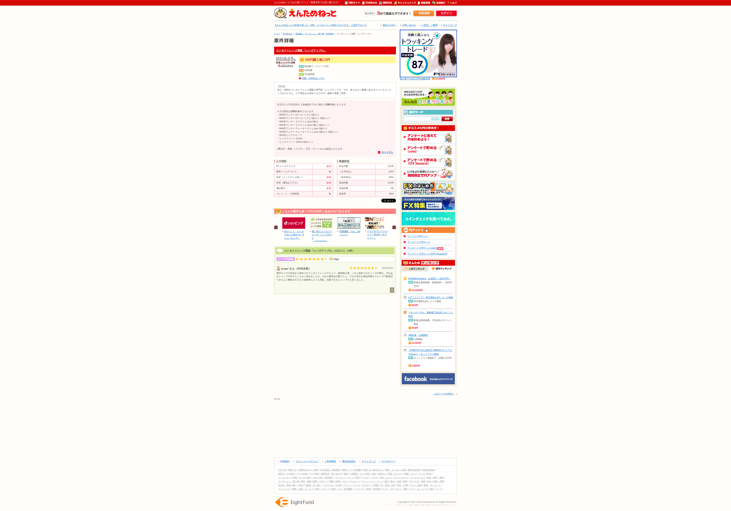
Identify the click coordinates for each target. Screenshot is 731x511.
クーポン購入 (305, 477)
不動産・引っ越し (313, 485)
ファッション (284, 489)
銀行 (387, 481)
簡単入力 (292, 470)
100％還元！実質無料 (330, 470)
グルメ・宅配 (401, 489)
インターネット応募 (287, 477)
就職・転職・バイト (338, 481)
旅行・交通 (402, 485)
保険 (405, 481)
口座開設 (354, 474)
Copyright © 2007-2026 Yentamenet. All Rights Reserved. (427, 502)
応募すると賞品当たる (372, 470)
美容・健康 (306, 481)
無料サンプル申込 (286, 474)
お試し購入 (318, 477)
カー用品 (429, 489)
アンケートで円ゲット (418, 242)
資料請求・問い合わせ (331, 474)
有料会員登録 (428, 470)
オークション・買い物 (314, 34)
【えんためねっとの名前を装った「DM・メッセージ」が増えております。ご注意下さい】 (320, 25)
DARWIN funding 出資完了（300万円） (429, 278)
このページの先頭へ (443, 393)
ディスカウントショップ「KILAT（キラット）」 (377, 234)
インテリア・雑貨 (362, 489)
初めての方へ (389, 25)
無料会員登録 (414, 470)
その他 (338, 485)
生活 (429, 481)
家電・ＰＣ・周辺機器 (341, 489)
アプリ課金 (314, 474)
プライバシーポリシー (307, 461)
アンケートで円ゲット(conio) (422, 248)
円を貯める (287, 34)
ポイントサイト (401, 477)
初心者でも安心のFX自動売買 (415, 78)
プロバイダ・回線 (417, 481)
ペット (439, 489)
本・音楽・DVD (388, 485)
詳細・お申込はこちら (313, 78)
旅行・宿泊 (297, 485)
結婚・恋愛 (438, 481)
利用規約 (285, 461)
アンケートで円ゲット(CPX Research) (427, 254)
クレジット (355, 481)
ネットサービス (417, 477)
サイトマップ (450, 25)
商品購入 (299, 34)
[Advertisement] (365, 427)
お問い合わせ (409, 25)
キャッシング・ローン (372, 481)
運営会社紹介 (349, 461)
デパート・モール (351, 485)
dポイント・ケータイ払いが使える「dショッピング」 (294, 235)
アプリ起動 (302, 474)
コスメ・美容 (415, 485)
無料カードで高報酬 (351, 470)
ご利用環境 (330, 461)
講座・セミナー (395, 474)
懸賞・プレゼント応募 (395, 470)
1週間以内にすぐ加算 (308, 470)
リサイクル (328, 485)
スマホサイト (388, 461)
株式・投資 (396, 481)
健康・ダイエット (432, 485)
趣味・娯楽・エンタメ (302, 489)
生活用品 (330, 34)
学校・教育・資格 (435, 477)
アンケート (340, 477)
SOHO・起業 (284, 485)
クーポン (365, 477)
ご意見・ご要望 (429, 25)
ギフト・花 (388, 489)
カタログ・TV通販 (370, 485)
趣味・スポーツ (320, 481)
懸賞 (357, 477)
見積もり (382, 474)
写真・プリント (322, 489)
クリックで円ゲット (417, 236)
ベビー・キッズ (416, 489)
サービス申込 (425, 474)
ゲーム (350, 477)
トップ (277, 34)
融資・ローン (411, 474)
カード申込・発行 (368, 474)
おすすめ (282, 470)
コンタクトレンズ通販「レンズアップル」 (301, 50)
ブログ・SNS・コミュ (381, 477)
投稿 (346, 474)
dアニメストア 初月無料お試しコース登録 (430, 297)
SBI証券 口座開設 (418, 335)
